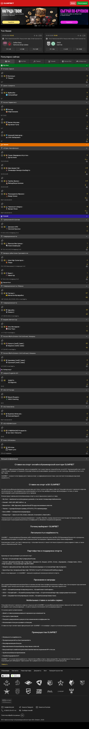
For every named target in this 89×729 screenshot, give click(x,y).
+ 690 (40, 35)
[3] (46, 25)
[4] (49, 25)
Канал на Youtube (44, 707)
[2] (42, 25)
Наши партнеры (26, 671)
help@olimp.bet (9, 707)
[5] (53, 25)
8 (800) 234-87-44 (10, 710)
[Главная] (7, 3)
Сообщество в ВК (27, 710)
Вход (73, 3)
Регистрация (82, 3)
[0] (36, 25)
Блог (45, 671)
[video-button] (87, 366)
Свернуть (4, 664)
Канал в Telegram (27, 707)
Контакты (15, 671)
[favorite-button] (34, 36)
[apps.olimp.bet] (5, 675)
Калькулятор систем (56, 671)
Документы (37, 671)
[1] (39, 25)
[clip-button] (2, 73)
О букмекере (5, 671)
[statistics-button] (36, 36)
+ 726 (83, 35)
